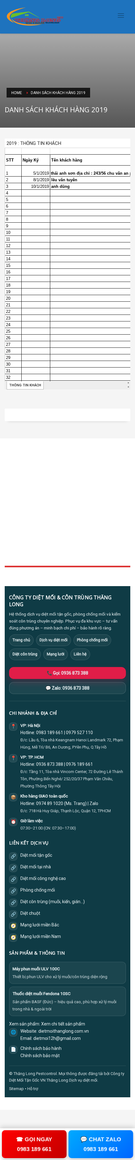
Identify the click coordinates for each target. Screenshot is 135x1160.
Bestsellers (15, 525)
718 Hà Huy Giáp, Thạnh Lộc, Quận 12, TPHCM (70, 810)
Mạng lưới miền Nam (40, 936)
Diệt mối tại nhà (35, 866)
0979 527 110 (79, 732)
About (10, 502)
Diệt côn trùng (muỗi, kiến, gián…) (52, 901)
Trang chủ (21, 640)
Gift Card (13, 552)
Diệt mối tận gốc (36, 855)
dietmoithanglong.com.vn (63, 1031)
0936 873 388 (49, 764)
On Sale (12, 532)
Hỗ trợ (32, 1088)
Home (10, 481)
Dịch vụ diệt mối (54, 640)
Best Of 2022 (16, 539)
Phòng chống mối (92, 640)
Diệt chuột (30, 913)
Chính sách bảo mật (40, 1055)
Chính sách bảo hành (41, 1048)
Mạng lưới (55, 654)
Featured (13, 545)
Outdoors (13, 495)
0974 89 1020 (49, 803)
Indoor (11, 488)
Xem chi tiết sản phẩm (63, 1023)
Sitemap (16, 1088)
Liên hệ (80, 654)
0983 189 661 (49, 732)
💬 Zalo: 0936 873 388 (67, 688)
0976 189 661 (79, 764)
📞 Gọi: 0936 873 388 (67, 672)
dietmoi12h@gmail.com (57, 1038)
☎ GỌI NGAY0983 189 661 (34, 1144)
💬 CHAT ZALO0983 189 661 (100, 1144)
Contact (12, 508)
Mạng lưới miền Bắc (39, 924)
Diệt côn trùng (25, 654)
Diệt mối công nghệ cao (43, 878)
